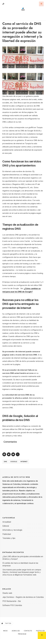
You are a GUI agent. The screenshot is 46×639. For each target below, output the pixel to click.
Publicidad (6, 534)
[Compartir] (18, 454)
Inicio (5, 631)
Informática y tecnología (12, 530)
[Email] (13, 454)
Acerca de (16, 631)
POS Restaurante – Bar (11, 601)
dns (5, 462)
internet (24, 462)
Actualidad (6, 522)
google (13, 462)
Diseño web (7, 593)
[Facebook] (4, 454)
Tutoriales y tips (8, 538)
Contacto (28, 631)
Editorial (5, 526)
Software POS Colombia (12, 605)
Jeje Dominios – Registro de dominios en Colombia (23, 597)
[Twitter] (9, 454)
